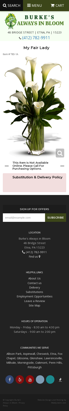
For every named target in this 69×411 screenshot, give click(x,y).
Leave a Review (34, 301)
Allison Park (14, 354)
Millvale (11, 362)
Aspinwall (29, 354)
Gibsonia (22, 358)
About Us (34, 278)
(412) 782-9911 (36, 37)
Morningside (25, 362)
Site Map (34, 305)
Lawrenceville (53, 358)
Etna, (53, 354)
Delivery (34, 287)
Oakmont (41, 362)
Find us (34, 256)
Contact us (35, 283)
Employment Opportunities (35, 296)
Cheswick (43, 354)
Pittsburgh (35, 367)
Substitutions (34, 292)
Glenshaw (36, 358)
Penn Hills (55, 362)
